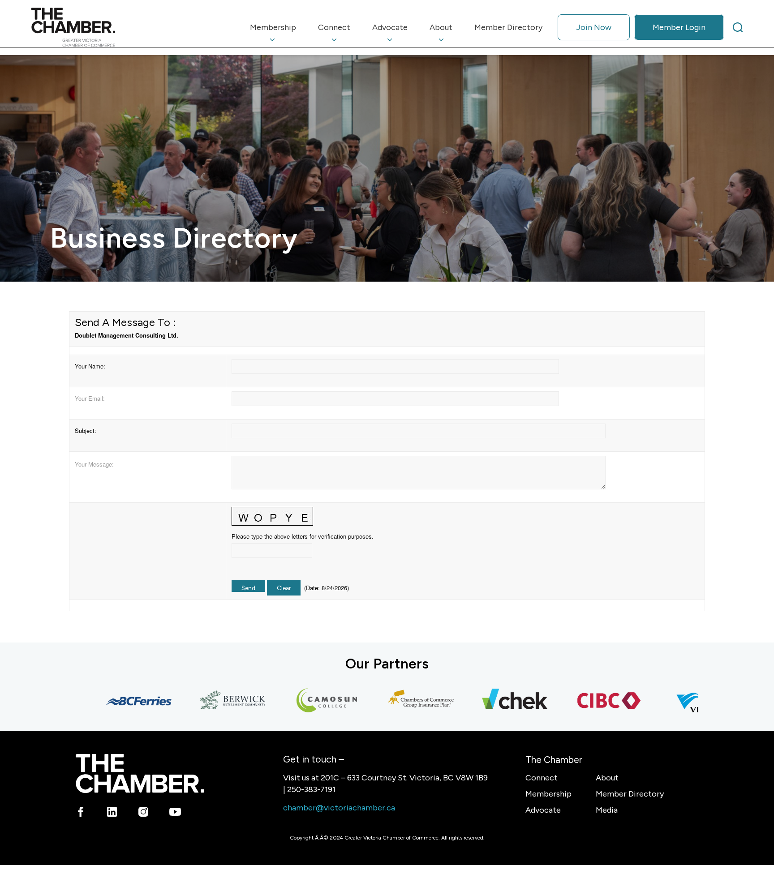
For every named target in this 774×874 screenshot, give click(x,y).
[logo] (73, 27)
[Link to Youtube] (175, 813)
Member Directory (630, 794)
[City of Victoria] (681, 700)
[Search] (738, 27)
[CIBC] (587, 700)
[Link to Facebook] (81, 813)
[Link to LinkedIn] (112, 813)
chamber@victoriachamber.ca (339, 808)
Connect (541, 778)
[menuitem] (273, 27)
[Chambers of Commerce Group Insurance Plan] (399, 700)
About (607, 778)
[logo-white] (140, 773)
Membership (548, 794)
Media (607, 810)
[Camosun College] (305, 700)
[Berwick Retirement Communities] (211, 700)
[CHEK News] (493, 700)
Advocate (543, 810)
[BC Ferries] (116, 700)
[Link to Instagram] (143, 813)
